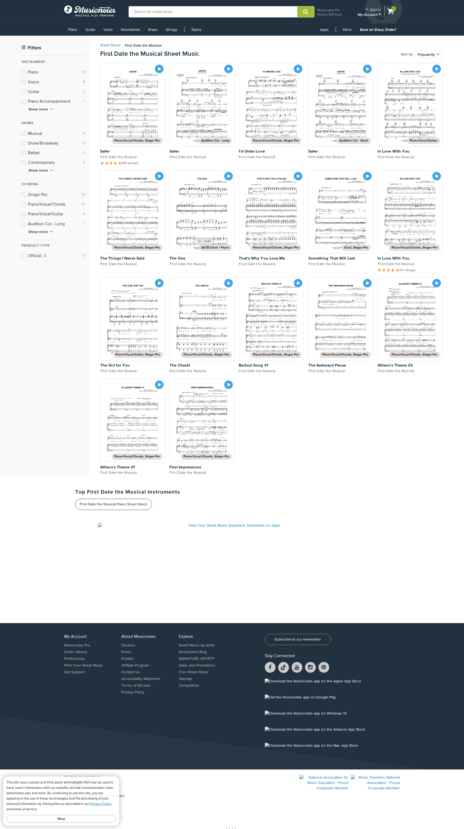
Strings (171, 30)
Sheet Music (110, 45)
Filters (31, 47)
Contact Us (130, 672)
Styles (196, 30)
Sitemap (185, 679)
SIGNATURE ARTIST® (197, 659)
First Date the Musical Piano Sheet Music (113, 504)
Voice (108, 30)
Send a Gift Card (329, 14)
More (349, 32)
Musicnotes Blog (193, 652)
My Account (368, 14)
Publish (127, 659)
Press (126, 652)
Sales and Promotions (197, 665)
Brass (153, 30)
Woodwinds (130, 30)
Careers (128, 645)
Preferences (74, 659)
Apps (324, 30)
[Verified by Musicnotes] (45, 255)
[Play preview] (159, 69)
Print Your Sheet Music (83, 665)
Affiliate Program (135, 665)
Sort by (407, 54)
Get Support (74, 672)
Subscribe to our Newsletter (297, 639)
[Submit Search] (305, 11)
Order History (75, 652)
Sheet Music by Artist (197, 645)
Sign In (375, 9)
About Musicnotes (138, 637)
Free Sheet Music (194, 672)
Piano (72, 30)
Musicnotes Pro (328, 10)
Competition (189, 685)
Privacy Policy (132, 692)
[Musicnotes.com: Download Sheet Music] (89, 11)
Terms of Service (135, 685)
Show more (38, 109)
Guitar (90, 30)
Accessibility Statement (140, 679)
